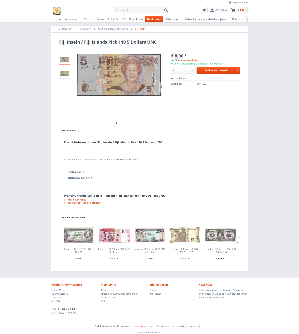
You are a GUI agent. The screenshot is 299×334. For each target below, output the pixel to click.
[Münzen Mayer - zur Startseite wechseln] (57, 11)
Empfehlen (180, 78)
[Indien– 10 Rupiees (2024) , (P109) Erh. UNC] (185, 235)
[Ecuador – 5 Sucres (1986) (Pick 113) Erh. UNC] (220, 235)
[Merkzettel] (204, 10)
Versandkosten (142, 326)
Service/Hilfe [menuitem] (238, 2)
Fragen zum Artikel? (76, 199)
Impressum (155, 293)
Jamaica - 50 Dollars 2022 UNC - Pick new (114, 251)
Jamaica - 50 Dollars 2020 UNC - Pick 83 (149, 251)
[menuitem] (141, 10)
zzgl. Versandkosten (189, 60)
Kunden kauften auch (73, 217)
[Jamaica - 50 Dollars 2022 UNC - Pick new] (114, 235)
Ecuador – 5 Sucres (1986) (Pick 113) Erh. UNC (220, 251)
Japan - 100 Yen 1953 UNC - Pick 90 (78, 251)
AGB (102, 301)
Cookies (153, 290)
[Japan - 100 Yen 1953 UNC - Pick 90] (78, 235)
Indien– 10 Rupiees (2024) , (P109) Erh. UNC (185, 251)
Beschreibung (69, 130)
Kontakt (104, 290)
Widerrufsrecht (108, 297)
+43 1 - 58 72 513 (63, 309)
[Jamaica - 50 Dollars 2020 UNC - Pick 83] (149, 235)
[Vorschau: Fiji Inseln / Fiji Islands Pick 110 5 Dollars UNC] (64, 59)
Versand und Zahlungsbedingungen (119, 293)
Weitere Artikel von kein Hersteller (84, 202)
